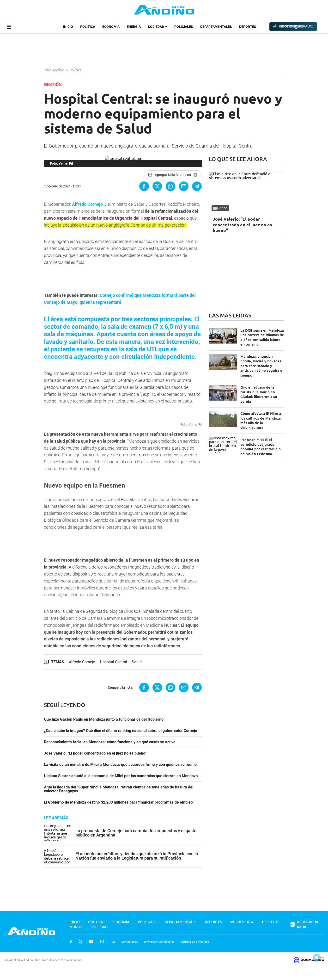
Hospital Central (113, 662)
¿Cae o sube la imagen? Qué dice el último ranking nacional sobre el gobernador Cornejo (120, 731)
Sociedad (156, 26)
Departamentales (216, 27)
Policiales (183, 27)
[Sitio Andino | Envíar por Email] (183, 186)
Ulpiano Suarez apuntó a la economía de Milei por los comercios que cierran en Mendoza (121, 776)
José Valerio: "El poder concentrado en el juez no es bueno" (95, 753)
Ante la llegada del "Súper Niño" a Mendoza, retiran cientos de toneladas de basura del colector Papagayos (118, 789)
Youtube (91, 941)
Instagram (102, 941)
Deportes (247, 27)
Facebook (71, 941)
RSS (112, 941)
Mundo (76, 927)
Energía (134, 27)
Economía (111, 27)
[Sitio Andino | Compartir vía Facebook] (144, 186)
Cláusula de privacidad (194, 941)
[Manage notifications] (317, 957)
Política (87, 27)
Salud (137, 662)
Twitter (80, 941)
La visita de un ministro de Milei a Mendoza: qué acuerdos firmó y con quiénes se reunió (120, 765)
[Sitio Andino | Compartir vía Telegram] (197, 186)
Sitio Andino (54, 69)
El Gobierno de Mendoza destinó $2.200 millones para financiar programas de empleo (118, 802)
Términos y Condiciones (159, 941)
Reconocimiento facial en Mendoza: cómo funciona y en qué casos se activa (110, 742)
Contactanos (129, 941)
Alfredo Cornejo (87, 204)
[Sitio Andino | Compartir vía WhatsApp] (170, 186)
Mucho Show (242, 921)
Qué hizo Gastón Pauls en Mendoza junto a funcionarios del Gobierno (104, 719)
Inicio (68, 27)
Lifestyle (270, 921)
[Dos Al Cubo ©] (309, 961)
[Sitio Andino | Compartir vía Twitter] (157, 186)
